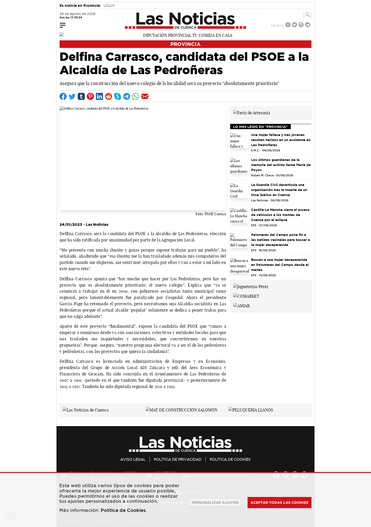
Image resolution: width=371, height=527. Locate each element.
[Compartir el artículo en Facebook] (63, 96)
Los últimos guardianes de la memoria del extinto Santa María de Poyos (281, 165)
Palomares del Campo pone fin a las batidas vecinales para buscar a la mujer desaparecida (280, 239)
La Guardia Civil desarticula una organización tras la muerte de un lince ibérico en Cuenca (279, 190)
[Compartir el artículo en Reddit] (108, 96)
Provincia (185, 44)
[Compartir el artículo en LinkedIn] (99, 96)
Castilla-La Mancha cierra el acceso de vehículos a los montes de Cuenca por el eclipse (280, 214)
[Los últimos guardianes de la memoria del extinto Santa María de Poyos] (239, 165)
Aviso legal (133, 459)
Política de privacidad (177, 459)
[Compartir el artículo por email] (144, 96)
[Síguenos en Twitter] (295, 25)
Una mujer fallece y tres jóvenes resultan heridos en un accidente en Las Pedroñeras (280, 140)
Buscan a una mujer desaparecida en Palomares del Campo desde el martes (280, 264)
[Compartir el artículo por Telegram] (126, 96)
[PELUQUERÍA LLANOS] (250, 409)
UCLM (109, 5)
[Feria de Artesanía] (251, 112)
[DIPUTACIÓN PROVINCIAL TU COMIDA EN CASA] (185, 34)
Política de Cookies (230, 459)
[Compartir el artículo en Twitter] (72, 96)
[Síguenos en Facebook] (288, 25)
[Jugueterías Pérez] (251, 286)
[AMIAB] (241, 305)
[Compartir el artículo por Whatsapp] (135, 96)
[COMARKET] (246, 295)
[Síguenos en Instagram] (301, 25)
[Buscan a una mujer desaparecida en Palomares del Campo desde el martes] (239, 265)
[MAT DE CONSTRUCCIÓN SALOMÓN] (181, 409)
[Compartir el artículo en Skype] (117, 96)
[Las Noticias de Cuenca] (186, 20)
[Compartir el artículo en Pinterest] (90, 96)
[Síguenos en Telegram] (308, 25)
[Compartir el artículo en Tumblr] (81, 96)
